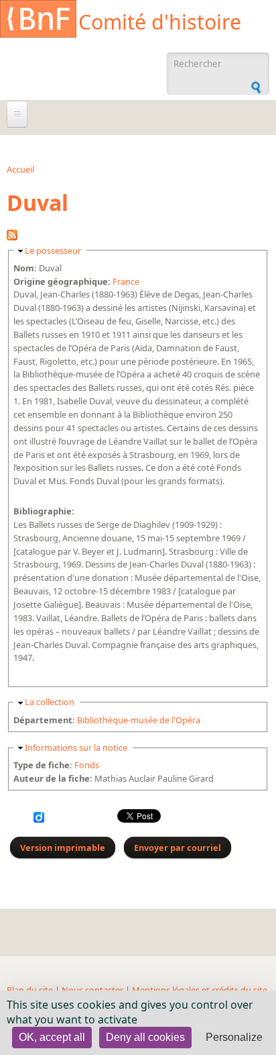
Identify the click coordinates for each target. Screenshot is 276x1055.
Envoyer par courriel (177, 847)
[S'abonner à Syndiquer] (12, 237)
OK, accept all (52, 1037)
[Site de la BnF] (38, 21)
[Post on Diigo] (38, 819)
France (126, 281)
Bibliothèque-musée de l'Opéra (138, 720)
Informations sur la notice (76, 747)
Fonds (86, 765)
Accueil (20, 169)
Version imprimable (62, 847)
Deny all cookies (145, 1037)
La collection (49, 702)
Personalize (234, 1037)
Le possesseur (53, 250)
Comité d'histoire (159, 22)
